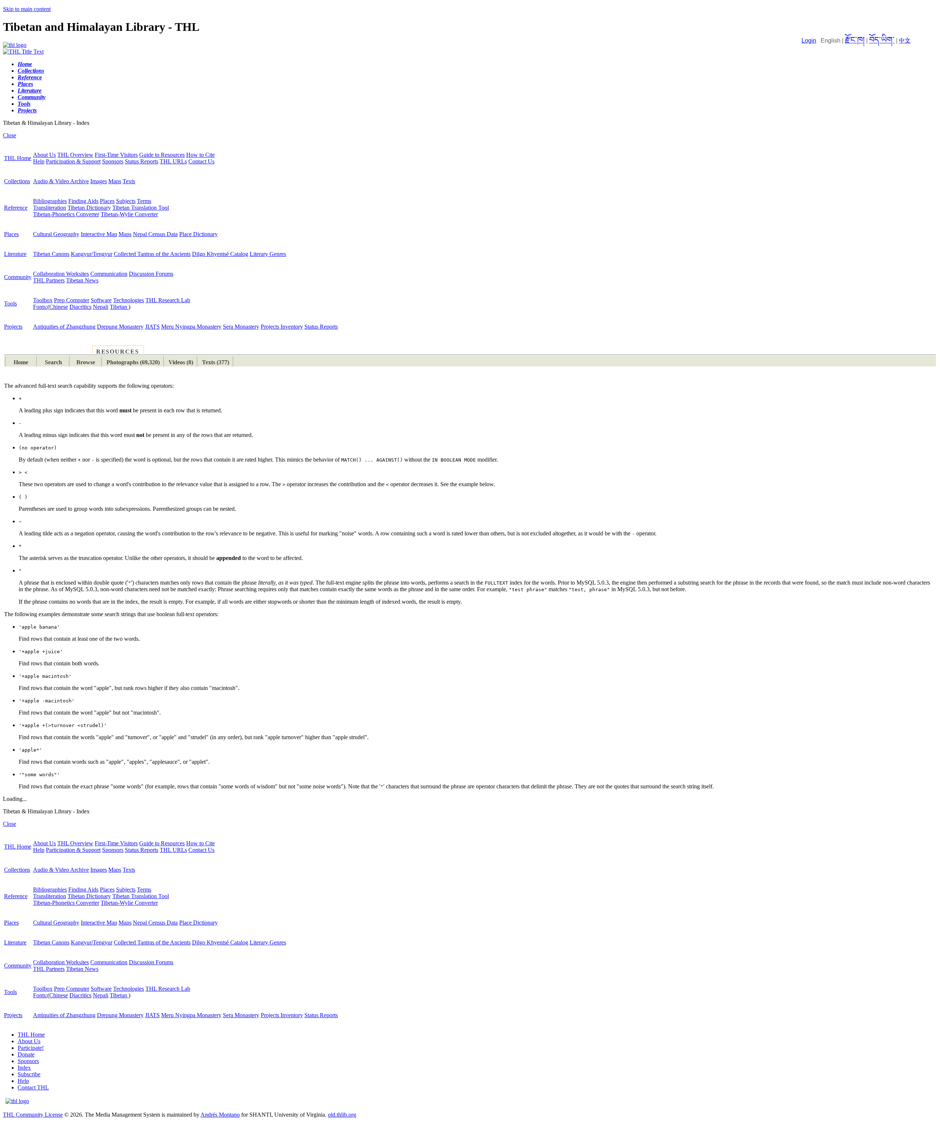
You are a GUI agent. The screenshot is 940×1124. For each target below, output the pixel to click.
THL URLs (173, 161)
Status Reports (141, 161)
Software (101, 300)
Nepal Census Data (155, 234)
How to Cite (200, 155)
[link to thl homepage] (17, 1101)
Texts (129, 181)
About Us (44, 155)
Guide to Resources (162, 155)
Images (98, 181)
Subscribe (29, 1074)
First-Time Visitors (116, 155)
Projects (13, 327)
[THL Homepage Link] (14, 45)
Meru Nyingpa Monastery (191, 327)
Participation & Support (73, 161)
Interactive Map (99, 234)
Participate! (31, 1048)
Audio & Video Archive (61, 181)
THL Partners (49, 280)
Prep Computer (71, 300)
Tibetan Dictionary (89, 208)
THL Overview (75, 155)
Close (9, 135)
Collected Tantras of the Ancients (152, 254)
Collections (17, 181)
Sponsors (112, 161)
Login (809, 40)
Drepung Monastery (120, 327)
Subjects (125, 201)
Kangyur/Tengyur (91, 254)
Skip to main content (27, 9)
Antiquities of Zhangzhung (64, 327)
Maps (114, 181)
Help (38, 161)
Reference (16, 208)
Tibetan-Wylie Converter (129, 214)
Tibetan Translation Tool (140, 208)
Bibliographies (50, 201)
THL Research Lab (167, 300)
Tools (10, 303)
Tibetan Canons (51, 254)
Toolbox (43, 300)
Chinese (58, 307)
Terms (144, 201)
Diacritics (80, 307)
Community (18, 277)
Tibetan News (82, 280)
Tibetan (119, 307)
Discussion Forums (151, 274)
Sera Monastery (241, 327)
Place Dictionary (198, 234)
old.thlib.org (342, 1115)
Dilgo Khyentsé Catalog (220, 254)
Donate (26, 1054)
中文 (905, 40)
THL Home (17, 158)
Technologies (128, 300)
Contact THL (33, 1087)
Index (24, 1068)
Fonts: (40, 307)
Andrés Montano (220, 1115)
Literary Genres (268, 254)
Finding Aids (83, 201)
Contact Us (201, 161)
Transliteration (49, 208)
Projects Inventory (282, 327)
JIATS (152, 327)
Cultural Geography (56, 234)
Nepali (100, 307)
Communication (108, 274)
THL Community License (33, 1115)
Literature (15, 254)
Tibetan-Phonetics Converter (66, 214)
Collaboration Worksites (61, 274)
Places (107, 201)
